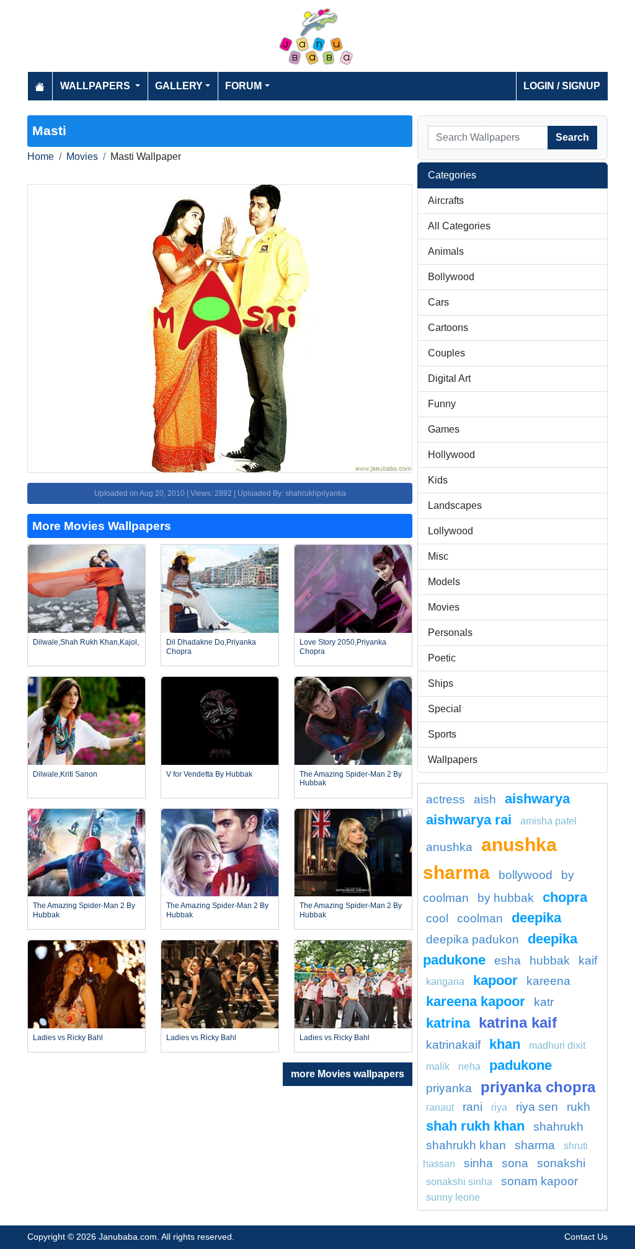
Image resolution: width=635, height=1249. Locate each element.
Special (444, 709)
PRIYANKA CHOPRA (538, 1087)
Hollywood (451, 454)
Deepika (536, 917)
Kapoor (495, 980)
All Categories (459, 226)
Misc (438, 556)
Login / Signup (561, 86)
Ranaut (440, 1107)
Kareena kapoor (475, 1001)
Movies (82, 156)
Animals (446, 251)
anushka (449, 847)
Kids (438, 480)
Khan (504, 1044)
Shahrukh (558, 1126)
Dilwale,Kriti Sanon (65, 774)
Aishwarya (537, 798)
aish (485, 799)
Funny (442, 404)
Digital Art (449, 378)
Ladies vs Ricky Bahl (68, 1037)
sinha (478, 1163)
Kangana (445, 981)
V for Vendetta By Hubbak (209, 774)
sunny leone (453, 1197)
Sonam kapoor (539, 1181)
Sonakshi (561, 1163)
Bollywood (451, 276)
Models (444, 581)
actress (445, 799)
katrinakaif (453, 1044)
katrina (448, 1023)
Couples (446, 353)
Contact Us (586, 1237)
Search (572, 137)
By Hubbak (505, 897)
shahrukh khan (466, 1145)
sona (515, 1163)
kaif (588, 960)
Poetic (442, 658)
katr (544, 1001)
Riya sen (537, 1106)
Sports (442, 734)
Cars (438, 302)
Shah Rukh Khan (475, 1126)
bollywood (526, 874)
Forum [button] (243, 86)
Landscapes (455, 505)
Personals (450, 632)
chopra (565, 897)
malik (438, 1066)
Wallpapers (452, 759)
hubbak (550, 960)
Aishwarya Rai (469, 820)
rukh (578, 1106)
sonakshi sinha (459, 1181)
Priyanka (449, 1088)
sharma (535, 1145)
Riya (499, 1107)
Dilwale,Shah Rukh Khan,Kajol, (86, 642)
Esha (507, 960)
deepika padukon (472, 939)
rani (472, 1106)
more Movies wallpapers (347, 1074)
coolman (480, 918)
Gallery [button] (179, 86)
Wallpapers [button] (96, 86)
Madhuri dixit (557, 1045)
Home (40, 156)
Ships (440, 683)
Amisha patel (548, 821)
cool (437, 918)
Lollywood (450, 531)
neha (469, 1066)
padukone (520, 1065)
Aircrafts (446, 200)
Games (444, 429)
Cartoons (448, 327)
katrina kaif (518, 1022)
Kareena (548, 980)
